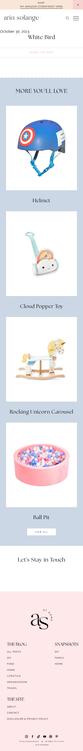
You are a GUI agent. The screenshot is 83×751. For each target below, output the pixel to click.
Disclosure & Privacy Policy (27, 718)
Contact (13, 712)
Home (11, 669)
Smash (46, 745)
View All (41, 532)
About (11, 706)
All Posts (14, 651)
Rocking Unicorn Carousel (41, 412)
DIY (9, 657)
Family (59, 657)
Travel (12, 688)
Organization (17, 682)
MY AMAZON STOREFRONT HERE (41, 6)
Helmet (41, 200)
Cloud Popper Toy (41, 306)
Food (10, 663)
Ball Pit (41, 517)
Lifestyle (14, 676)
